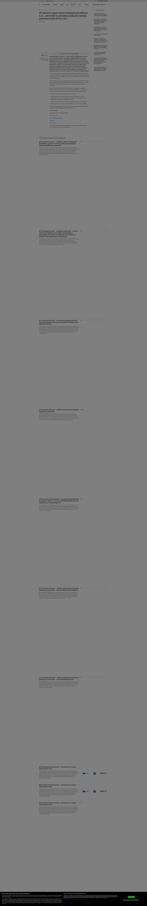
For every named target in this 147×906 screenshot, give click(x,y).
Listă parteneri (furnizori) (68, 898)
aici (5, 901)
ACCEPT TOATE (131, 896)
